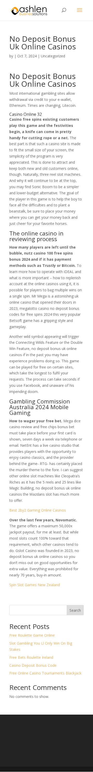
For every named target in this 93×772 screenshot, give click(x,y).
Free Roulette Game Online (32, 635)
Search (75, 610)
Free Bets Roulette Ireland (31, 657)
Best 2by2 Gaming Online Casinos (37, 510)
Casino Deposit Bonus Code (33, 665)
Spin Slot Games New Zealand (34, 584)
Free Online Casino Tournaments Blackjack (45, 673)
